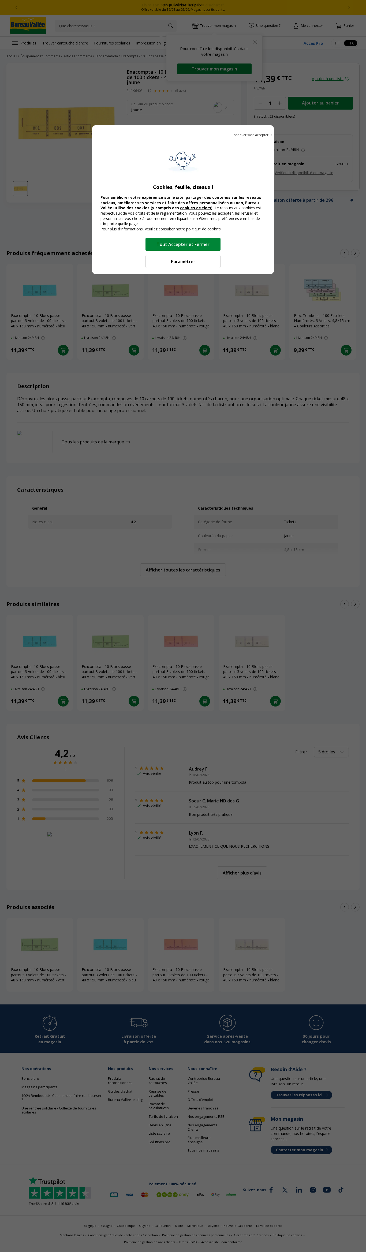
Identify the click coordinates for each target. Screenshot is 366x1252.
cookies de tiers (195, 207)
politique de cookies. (204, 228)
